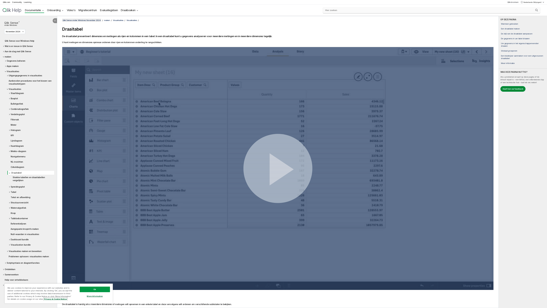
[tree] (28, 165)
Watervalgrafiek (18, 208)
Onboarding (54, 10)
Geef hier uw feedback (513, 89)
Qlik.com (6, 2)
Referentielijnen (18, 223)
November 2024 (13, 31)
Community (17, 2)
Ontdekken (10, 269)
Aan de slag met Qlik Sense (18, 51)
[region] (59, 293)
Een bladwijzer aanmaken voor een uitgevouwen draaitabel (522, 57)
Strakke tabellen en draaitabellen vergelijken (29, 179)
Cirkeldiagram (17, 167)
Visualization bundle (21, 245)
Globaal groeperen (509, 51)
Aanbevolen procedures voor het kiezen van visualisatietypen (30, 82)
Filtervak (15, 119)
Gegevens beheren (16, 61)
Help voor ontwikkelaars (16, 280)
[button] (536, 10)
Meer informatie (508, 63)
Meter (13, 125)
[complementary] (523, 162)
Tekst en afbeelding (20, 197)
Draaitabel (16, 173)
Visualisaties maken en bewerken (25, 251)
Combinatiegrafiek (20, 109)
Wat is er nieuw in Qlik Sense (19, 46)
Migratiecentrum (87, 10)
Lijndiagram (16, 140)
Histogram (16, 130)
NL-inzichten (17, 162)
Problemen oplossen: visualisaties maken (29, 256)
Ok (94, 289)
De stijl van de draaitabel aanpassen (516, 34)
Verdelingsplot (18, 114)
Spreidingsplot (18, 187)
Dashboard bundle (20, 239)
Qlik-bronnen (513, 2)
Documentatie (33, 10)
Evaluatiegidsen (109, 10)
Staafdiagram (17, 93)
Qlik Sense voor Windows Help (19, 41)
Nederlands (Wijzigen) (532, 2)
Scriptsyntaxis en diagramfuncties (23, 263)
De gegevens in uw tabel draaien (515, 38)
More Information (95, 296)
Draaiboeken (128, 10)
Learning (27, 2)
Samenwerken (12, 274)
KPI (12, 135)
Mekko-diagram (18, 151)
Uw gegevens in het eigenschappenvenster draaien (520, 44)
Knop (13, 213)
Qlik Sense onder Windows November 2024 (82, 20)
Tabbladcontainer (19, 218)
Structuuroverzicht (19, 202)
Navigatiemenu (18, 156)
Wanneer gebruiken (509, 24)
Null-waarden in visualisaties (25, 234)
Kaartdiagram (17, 146)
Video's (71, 10)
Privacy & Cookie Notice (55, 299)
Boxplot (14, 98)
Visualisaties (13, 71)
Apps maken (13, 66)
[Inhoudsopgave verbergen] (55, 20)
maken (8, 56)
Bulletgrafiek (17, 104)
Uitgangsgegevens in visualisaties (25, 75)
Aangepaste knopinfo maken (25, 229)
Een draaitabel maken (510, 29)
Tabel (13, 192)
